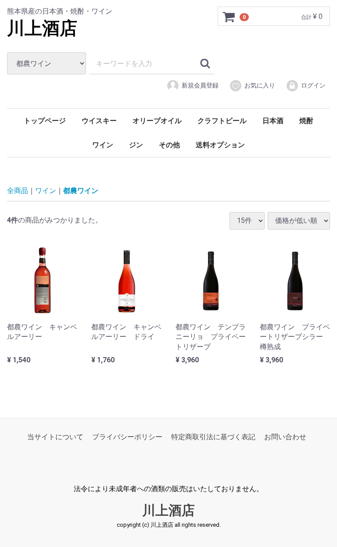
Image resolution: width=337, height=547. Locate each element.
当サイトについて (55, 437)
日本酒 (272, 121)
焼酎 (306, 121)
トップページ (45, 121)
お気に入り (259, 85)
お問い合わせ (285, 437)
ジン (136, 145)
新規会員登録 (200, 85)
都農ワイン (80, 190)
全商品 (17, 190)
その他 (169, 145)
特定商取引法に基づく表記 (213, 437)
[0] (229, 16)
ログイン (313, 85)
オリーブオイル (157, 121)
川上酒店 (42, 28)
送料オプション (220, 145)
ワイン (102, 145)
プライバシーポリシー (127, 437)
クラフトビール (222, 121)
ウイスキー (99, 121)
